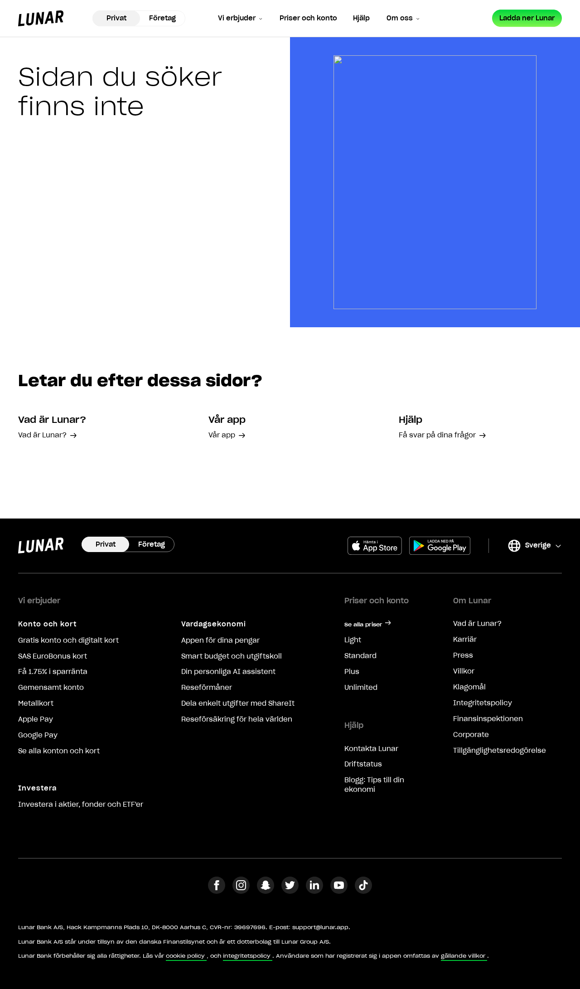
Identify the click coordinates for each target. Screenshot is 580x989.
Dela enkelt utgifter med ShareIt (238, 703)
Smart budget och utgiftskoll (231, 656)
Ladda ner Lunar (527, 18)
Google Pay (38, 735)
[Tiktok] (363, 891)
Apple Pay (35, 719)
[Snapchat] (265, 891)
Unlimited (360, 688)
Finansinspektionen (488, 719)
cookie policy (185, 955)
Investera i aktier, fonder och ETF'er (80, 804)
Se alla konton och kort (59, 751)
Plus (351, 672)
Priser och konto (308, 18)
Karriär (465, 639)
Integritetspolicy (482, 703)
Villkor (463, 671)
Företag (162, 18)
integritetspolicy (247, 955)
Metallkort (35, 703)
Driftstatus (363, 764)
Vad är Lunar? (477, 624)
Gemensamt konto (51, 688)
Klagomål (469, 687)
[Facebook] (216, 891)
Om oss (400, 18)
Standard (360, 656)
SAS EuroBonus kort (52, 656)
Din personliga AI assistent (228, 672)
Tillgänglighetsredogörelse (499, 751)
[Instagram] (241, 891)
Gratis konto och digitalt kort (68, 640)
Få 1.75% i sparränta (52, 672)
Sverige (529, 547)
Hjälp (361, 18)
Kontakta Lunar (371, 749)
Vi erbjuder (237, 18)
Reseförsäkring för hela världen (236, 719)
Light (352, 640)
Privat (116, 18)
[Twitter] (290, 891)
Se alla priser (363, 624)
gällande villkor (463, 955)
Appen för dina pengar (220, 640)
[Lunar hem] (40, 18)
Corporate (471, 735)
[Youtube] (339, 891)
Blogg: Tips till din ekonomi (374, 785)
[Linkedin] (314, 891)
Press (463, 655)
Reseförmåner (206, 688)
